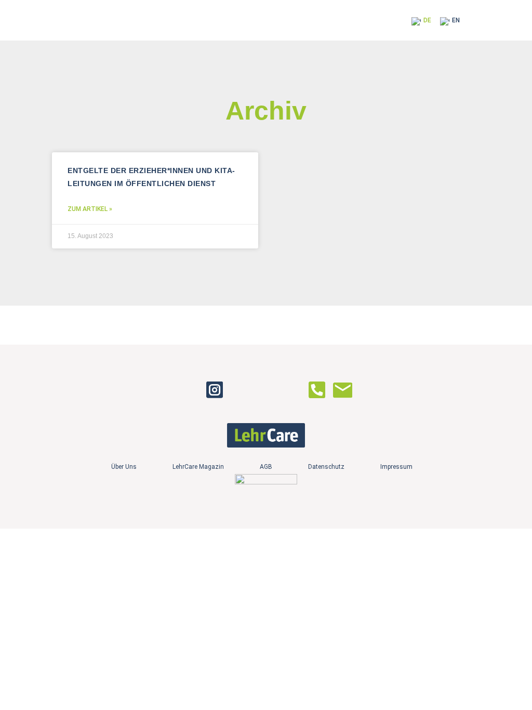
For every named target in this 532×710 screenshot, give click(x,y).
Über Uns (124, 466)
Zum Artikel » (90, 209)
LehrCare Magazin (198, 466)
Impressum (396, 466)
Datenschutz (326, 466)
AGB (266, 466)
